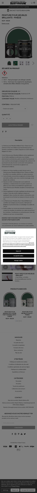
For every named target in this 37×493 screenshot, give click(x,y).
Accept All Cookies (18, 255)
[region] (18, 246)
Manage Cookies (18, 260)
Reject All (18, 251)
